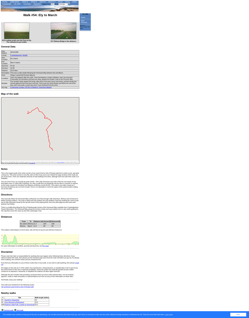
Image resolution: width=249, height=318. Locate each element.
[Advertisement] (85, 61)
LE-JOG (17, 4)
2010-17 (51, 2)
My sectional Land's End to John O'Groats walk (17, 287)
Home (4, 2)
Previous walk (8, 310)
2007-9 (42, 2)
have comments (60, 162)
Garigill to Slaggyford (12, 300)
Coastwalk (6, 4)
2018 (60, 2)
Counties (27, 4)
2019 (67, 2)
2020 (74, 2)
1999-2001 (14, 2)
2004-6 (33, 2)
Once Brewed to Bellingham (14, 302)
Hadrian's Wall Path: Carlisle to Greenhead (19, 304)
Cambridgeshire (16, 55)
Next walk (19, 310)
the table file (32, 163)
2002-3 (25, 2)
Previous (84, 22)
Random (37, 4)
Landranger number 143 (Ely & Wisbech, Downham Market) (31, 87)
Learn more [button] (169, 314)
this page (45, 246)
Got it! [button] (238, 314)
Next (82, 20)
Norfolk (24, 55)
